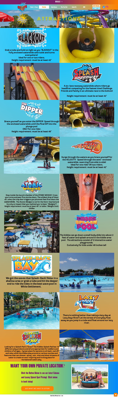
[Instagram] (107, 7)
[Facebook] (103, 7)
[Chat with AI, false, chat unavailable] (115, 394)
